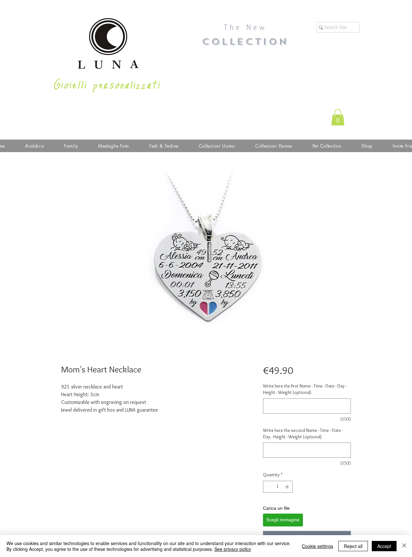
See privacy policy (232, 549)
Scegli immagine (283, 519)
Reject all (353, 546)
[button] (338, 117)
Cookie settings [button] (317, 546)
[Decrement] (268, 486)
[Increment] (288, 486)
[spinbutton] (278, 486)
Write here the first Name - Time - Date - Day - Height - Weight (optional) (305, 389)
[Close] (404, 546)
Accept (384, 546)
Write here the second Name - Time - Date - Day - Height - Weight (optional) (303, 433)
